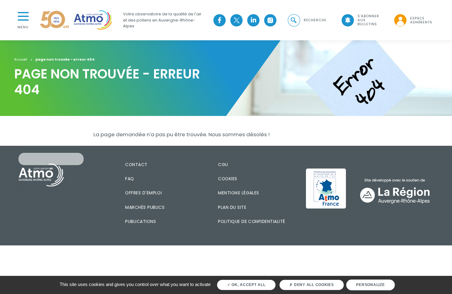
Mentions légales (238, 193)
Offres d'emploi (143, 193)
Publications (140, 221)
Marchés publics (145, 207)
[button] (306, 20)
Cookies (227, 179)
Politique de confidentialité (251, 221)
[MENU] (23, 15)
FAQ (129, 179)
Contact (136, 164)
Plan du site (232, 207)
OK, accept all (247, 285)
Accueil (20, 60)
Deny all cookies (313, 285)
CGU (223, 164)
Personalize (370, 285)
